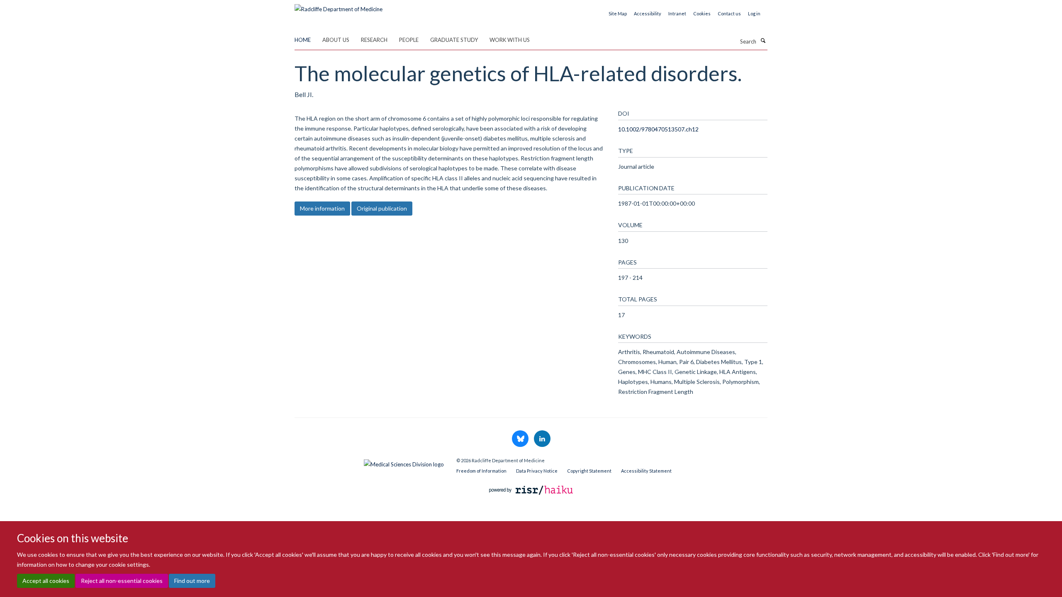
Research (374, 39)
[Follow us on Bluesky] (521, 439)
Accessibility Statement (646, 470)
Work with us (510, 39)
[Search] (762, 40)
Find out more (192, 580)
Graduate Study (454, 39)
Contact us (729, 13)
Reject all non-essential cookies (122, 580)
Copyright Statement (589, 470)
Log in (754, 13)
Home (303, 39)
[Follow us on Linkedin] (542, 439)
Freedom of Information (481, 470)
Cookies (702, 13)
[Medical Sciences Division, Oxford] (369, 462)
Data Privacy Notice (537, 470)
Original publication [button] (382, 208)
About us (335, 39)
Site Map (618, 13)
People (409, 39)
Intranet (677, 13)
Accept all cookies (45, 580)
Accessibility (647, 13)
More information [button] (322, 208)
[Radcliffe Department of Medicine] (338, 6)
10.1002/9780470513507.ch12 (658, 129)
